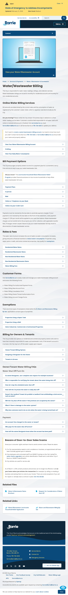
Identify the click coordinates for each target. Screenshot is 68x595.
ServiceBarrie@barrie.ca (13, 559)
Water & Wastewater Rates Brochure (17, 492)
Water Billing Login (55, 575)
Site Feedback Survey (23, 575)
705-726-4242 (15, 556)
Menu (58, 24)
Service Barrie (21, 18)
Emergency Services (38, 557)
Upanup (18, 581)
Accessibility (33, 18)
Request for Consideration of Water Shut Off (50, 492)
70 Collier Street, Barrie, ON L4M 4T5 (13, 552)
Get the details (39, 477)
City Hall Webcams (39, 575)
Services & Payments (16, 81)
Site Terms (9, 575)
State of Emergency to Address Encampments (28, 8)
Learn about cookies (42, 592)
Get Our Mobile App (53, 565)
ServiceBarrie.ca (11, 278)
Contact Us (35, 554)
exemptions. (51, 241)
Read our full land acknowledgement (23, 535)
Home (4, 81)
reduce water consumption (36, 239)
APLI (7, 578)
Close (61, 592)
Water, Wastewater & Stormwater (38, 81)
